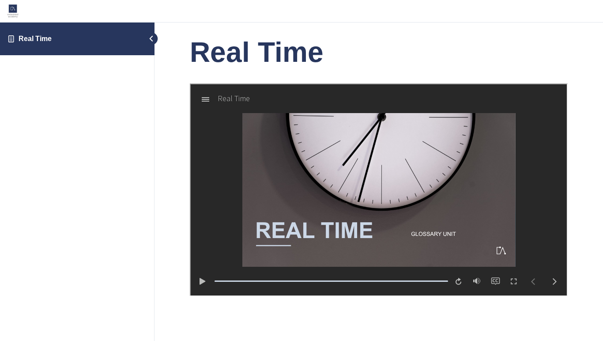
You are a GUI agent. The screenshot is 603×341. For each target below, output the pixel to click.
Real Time (35, 38)
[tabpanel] (379, 191)
